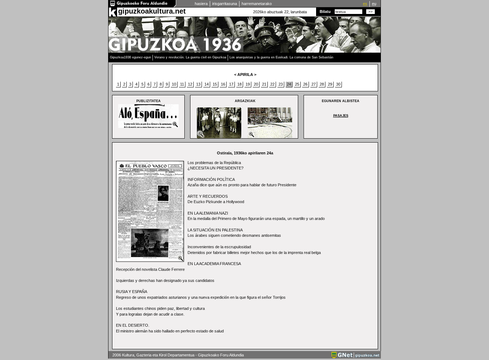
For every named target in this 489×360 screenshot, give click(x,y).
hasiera (201, 3)
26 (305, 84)
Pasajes (340, 115)
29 (330, 84)
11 (182, 84)
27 (313, 84)
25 (297, 84)
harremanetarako (257, 3)
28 (322, 84)
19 (248, 84)
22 (272, 84)
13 (198, 84)
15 (215, 84)
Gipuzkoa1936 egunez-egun (130, 57)
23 (281, 84)
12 (190, 84)
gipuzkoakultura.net (152, 11)
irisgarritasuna (224, 3)
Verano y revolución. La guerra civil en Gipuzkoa (190, 57)
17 (231, 84)
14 (206, 84)
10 (174, 84)
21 (264, 84)
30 (338, 84)
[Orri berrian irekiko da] (142, 6)
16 (223, 84)
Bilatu (325, 11)
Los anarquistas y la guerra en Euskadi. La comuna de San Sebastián (281, 57)
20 (256, 84)
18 (239, 84)
